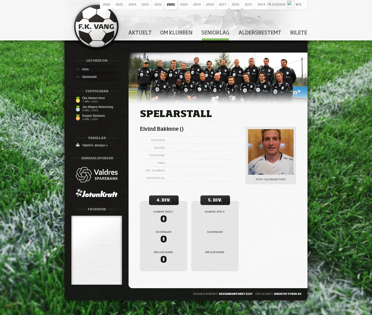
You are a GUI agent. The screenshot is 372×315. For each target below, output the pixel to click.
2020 (184, 4)
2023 (145, 4)
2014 (261, 4)
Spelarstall (89, 77)
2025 (119, 4)
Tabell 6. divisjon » (95, 145)
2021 (171, 4)
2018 (210, 4)
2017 (222, 4)
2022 (158, 4)
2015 (248, 4)
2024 (132, 4)
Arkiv (85, 69)
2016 (235, 4)
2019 (197, 4)
